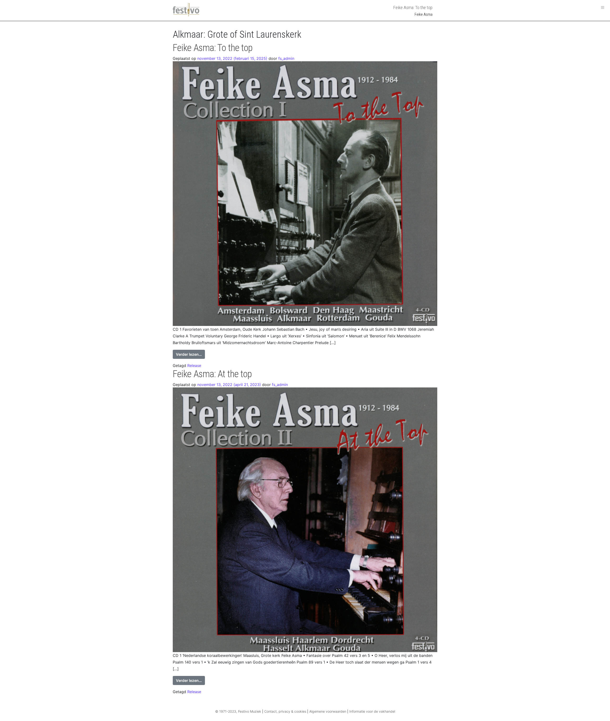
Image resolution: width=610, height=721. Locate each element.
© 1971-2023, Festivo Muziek (238, 711)
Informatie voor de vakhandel (372, 711)
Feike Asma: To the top (212, 47)
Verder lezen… (190, 354)
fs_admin (286, 58)
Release (194, 365)
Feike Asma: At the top (212, 374)
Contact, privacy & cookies (285, 711)
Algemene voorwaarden (327, 711)
